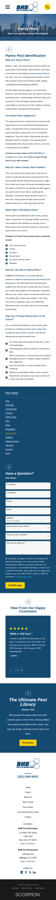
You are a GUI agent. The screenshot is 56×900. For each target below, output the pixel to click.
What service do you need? (18, 526)
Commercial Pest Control (28, 812)
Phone (9, 501)
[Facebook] (25, 872)
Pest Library (27, 743)
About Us (28, 797)
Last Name (11, 493)
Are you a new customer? (17, 535)
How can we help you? (16, 543)
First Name (11, 484)
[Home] (27, 7)
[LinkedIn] (34, 872)
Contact (28, 817)
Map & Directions (28, 843)
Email (9, 509)
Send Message (15, 585)
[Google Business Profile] (21, 872)
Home (28, 792)
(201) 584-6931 (28, 776)
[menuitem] (7, 400)
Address (10, 518)
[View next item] (21, 670)
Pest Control (28, 802)
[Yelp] (30, 872)
